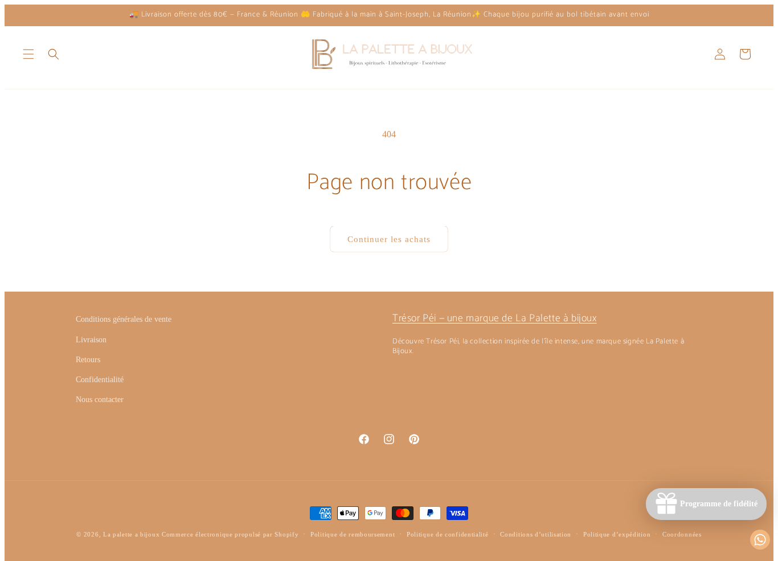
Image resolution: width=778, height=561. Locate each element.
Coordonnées (682, 534)
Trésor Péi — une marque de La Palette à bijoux (494, 318)
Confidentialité (100, 379)
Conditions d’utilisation (535, 534)
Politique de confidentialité (448, 534)
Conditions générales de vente (123, 319)
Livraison (91, 339)
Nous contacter (100, 399)
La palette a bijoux (131, 534)
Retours (88, 359)
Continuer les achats (389, 239)
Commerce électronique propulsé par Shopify (230, 534)
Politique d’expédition (616, 534)
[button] (28, 54)
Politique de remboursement (352, 534)
